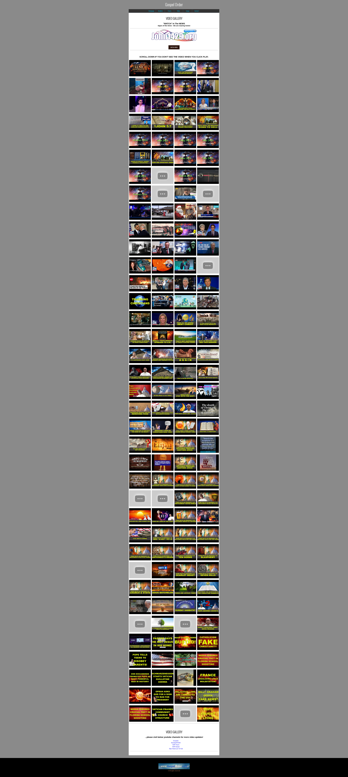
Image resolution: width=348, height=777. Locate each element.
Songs (187, 11)
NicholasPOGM (176, 743)
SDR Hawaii (175, 746)
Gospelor (176, 741)
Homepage (151, 11)
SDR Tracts (175, 744)
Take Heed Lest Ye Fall (176, 748)
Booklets (160, 11)
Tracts (169, 11)
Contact (196, 11)
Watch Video (174, 47)
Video (178, 11)
